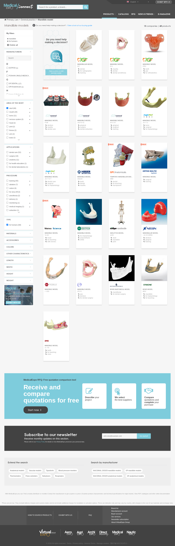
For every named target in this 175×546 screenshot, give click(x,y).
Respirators (59, 476)
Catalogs (123, 14)
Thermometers (15, 476)
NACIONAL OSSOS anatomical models (107, 476)
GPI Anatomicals (16, 87)
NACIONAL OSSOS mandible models (107, 471)
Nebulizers (46, 476)
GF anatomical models (135, 476)
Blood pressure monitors (68, 471)
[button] (18, 52)
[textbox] (60, 7)
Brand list (114, 508)
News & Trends (145, 14)
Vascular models (35, 471)
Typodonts (50, 471)
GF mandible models (133, 471)
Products (108, 14)
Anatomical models (17, 471)
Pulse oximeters (31, 476)
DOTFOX (13, 68)
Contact (89, 147)
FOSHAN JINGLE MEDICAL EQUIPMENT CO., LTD (20, 76)
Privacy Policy (40, 441)
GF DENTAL (15, 84)
